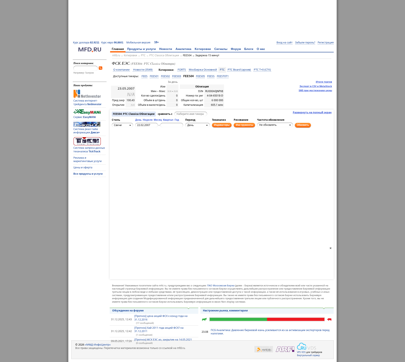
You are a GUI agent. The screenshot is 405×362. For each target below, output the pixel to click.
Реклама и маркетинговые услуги (87, 159)
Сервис (84, 117)
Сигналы (220, 49)
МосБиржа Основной (203, 69)
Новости (165, 49)
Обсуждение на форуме (128, 310)
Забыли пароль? (305, 42)
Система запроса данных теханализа (89, 149)
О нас (261, 49)
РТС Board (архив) (239, 69)
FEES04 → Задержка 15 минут (201, 55)
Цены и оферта (82, 167)
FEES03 (176, 76)
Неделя (148, 119)
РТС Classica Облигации (164, 55)
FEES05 (200, 76)
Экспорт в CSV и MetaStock (316, 86)
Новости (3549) (143, 69)
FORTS (182, 69)
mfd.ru (116, 55)
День (138, 119)
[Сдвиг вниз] (125, 147)
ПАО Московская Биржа (220, 285)
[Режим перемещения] (116, 140)
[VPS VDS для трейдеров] (306, 346)
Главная (118, 49)
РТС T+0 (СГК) (262, 69)
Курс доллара (86, 42)
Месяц (158, 119)
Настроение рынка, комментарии (225, 310)
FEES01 (154, 76)
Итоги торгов (324, 81)
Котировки (203, 49)
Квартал (168, 119)
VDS (303, 352)
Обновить (303, 124)
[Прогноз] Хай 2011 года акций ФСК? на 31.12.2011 (159, 329)
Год (177, 119)
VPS (299, 352)
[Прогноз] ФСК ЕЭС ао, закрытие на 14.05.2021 (163, 339)
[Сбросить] (125, 142)
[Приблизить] (134, 140)
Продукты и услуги (141, 49)
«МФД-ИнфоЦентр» (98, 344)
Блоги (248, 49)
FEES (144, 76)
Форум (236, 49)
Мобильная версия (138, 42)
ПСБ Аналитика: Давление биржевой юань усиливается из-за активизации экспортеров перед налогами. (270, 331)
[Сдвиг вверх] (125, 137)
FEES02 (165, 76)
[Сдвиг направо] (130, 142)
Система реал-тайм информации (86, 130)
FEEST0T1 (223, 76)
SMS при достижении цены (315, 90)
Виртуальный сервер (308, 355)
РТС (143, 55)
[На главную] (89, 51)
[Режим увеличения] (116, 144)
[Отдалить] (134, 144)
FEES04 (188, 76)
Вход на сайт (285, 42)
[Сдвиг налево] (120, 142)
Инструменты (244, 124)
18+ (156, 42)
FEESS (211, 76)
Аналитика (183, 49)
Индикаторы (222, 124)
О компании (121, 69)
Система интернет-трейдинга (87, 102)
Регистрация (326, 42)
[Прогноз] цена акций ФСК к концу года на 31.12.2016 (161, 317)
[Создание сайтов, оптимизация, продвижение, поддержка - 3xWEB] (263, 349)
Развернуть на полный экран (312, 112)
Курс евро (112, 42)
